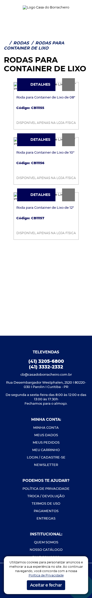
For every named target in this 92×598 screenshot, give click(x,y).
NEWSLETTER (46, 465)
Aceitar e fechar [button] (46, 585)
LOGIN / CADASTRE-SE (46, 457)
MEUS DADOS (46, 435)
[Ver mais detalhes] (68, 84)
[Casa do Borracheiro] (46, 7)
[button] (8, 7)
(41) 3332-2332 (46, 367)
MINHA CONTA (46, 428)
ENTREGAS (46, 518)
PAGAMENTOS (46, 511)
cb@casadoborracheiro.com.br (46, 374)
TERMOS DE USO (46, 503)
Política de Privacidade (46, 575)
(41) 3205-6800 (46, 361)
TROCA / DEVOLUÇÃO (46, 496)
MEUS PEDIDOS (46, 442)
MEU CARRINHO (46, 450)
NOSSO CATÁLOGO (46, 550)
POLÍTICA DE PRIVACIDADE (46, 489)
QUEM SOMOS (46, 542)
